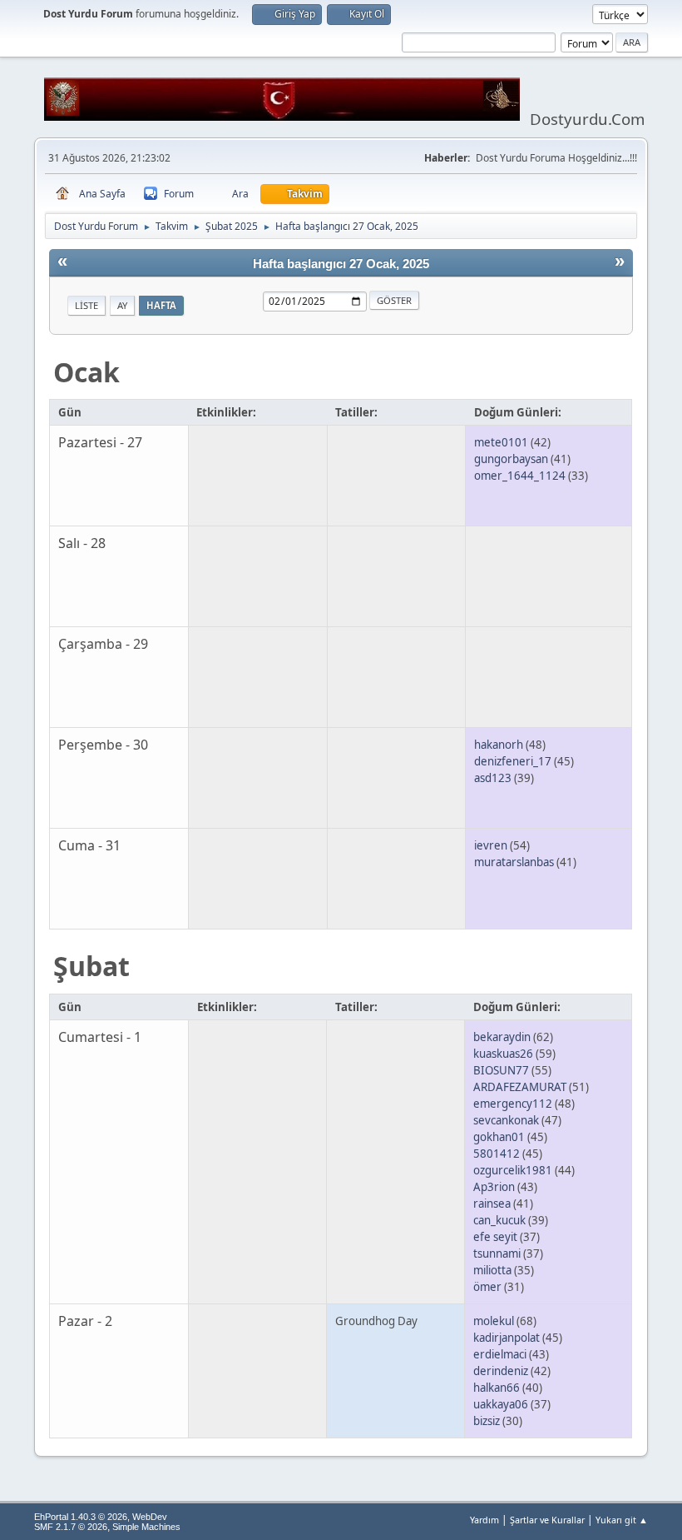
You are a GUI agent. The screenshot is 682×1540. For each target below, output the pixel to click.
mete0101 (501, 442)
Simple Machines (146, 1527)
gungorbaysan (511, 458)
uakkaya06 (500, 1404)
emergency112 (512, 1103)
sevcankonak (506, 1120)
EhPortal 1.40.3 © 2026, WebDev (100, 1517)
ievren (490, 845)
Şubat (91, 966)
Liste (86, 305)
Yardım (484, 1519)
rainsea (492, 1203)
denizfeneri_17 (512, 761)
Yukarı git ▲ (622, 1519)
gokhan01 (499, 1136)
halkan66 (496, 1387)
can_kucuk (499, 1220)
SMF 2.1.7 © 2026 (70, 1527)
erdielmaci (499, 1354)
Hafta (161, 305)
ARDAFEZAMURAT (519, 1086)
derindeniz (500, 1370)
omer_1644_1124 (520, 475)
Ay (122, 305)
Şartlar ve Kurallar (547, 1519)
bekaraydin (502, 1036)
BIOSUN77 (501, 1070)
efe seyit (495, 1236)
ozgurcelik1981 (512, 1170)
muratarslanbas (514, 862)
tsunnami (497, 1253)
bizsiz (486, 1420)
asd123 (493, 777)
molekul (493, 1320)
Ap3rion (494, 1186)
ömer (487, 1286)
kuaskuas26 (503, 1053)
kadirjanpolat (506, 1337)
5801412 (496, 1153)
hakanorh (498, 744)
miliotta (492, 1270)
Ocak (86, 372)
